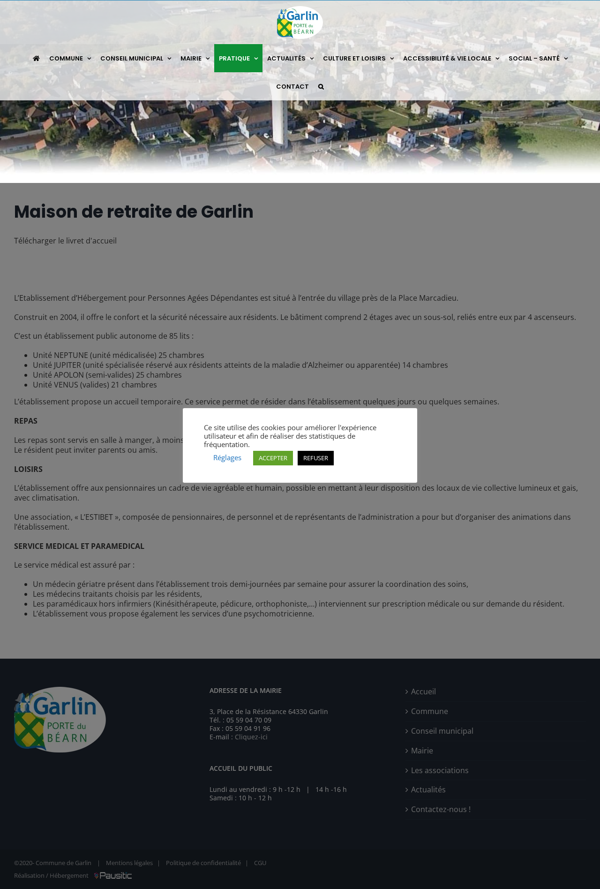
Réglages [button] (227, 457)
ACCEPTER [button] (273, 458)
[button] (321, 86)
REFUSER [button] (315, 458)
